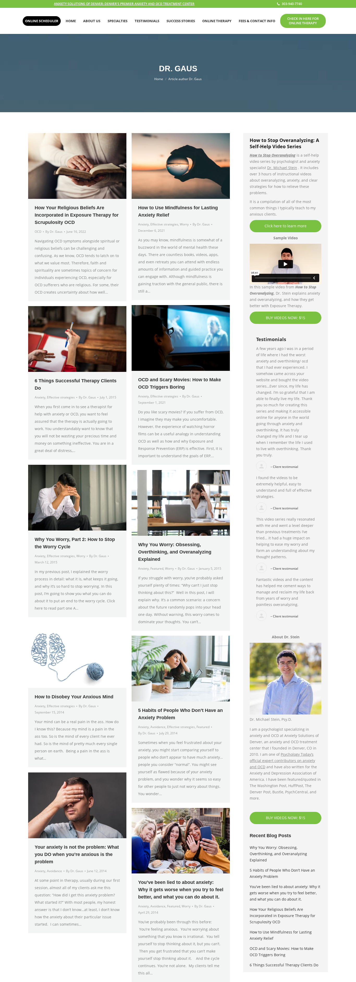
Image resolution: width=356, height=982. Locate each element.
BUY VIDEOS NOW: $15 (285, 317)
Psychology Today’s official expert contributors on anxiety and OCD (282, 760)
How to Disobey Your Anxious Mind (74, 696)
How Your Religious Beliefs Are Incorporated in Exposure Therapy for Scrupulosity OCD (77, 215)
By (54, 231)
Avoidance (157, 727)
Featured (156, 568)
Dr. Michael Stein (282, 167)
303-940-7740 (292, 4)
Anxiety (143, 224)
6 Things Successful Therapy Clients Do (284, 964)
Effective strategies (164, 224)
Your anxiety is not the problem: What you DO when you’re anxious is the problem (77, 854)
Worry (184, 224)
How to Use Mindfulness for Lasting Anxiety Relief (281, 935)
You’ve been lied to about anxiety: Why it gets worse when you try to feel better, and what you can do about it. (180, 890)
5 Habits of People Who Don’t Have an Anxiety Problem (282, 873)
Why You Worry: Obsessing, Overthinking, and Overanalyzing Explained (174, 552)
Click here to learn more (285, 225)
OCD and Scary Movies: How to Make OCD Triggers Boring (282, 951)
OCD (38, 231)
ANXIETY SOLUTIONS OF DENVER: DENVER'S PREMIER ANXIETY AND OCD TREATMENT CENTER (124, 4)
